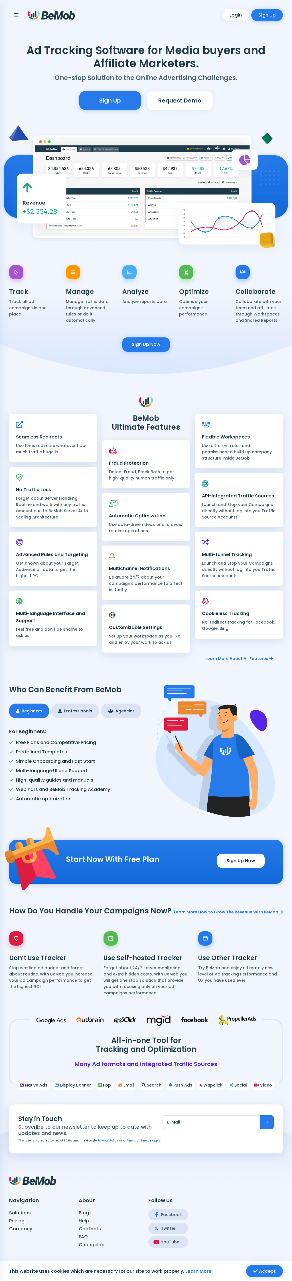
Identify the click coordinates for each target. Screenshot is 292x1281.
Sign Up (267, 15)
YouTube (170, 1242)
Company (20, 1229)
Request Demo (179, 100)
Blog (84, 1213)
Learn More (198, 1271)
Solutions (20, 1213)
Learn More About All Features (236, 658)
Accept (267, 1271)
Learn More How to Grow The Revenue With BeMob (226, 912)
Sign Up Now (146, 344)
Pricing (17, 1221)
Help (84, 1221)
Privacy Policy (108, 1140)
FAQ (83, 1237)
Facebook (171, 1215)
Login (236, 15)
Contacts (90, 1229)
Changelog (92, 1245)
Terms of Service (138, 1140)
